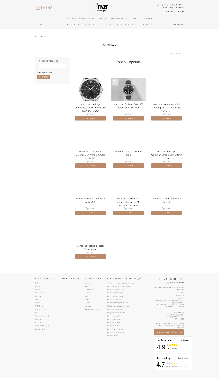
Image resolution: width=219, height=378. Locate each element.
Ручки (87, 299)
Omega (38, 286)
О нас (181, 292)
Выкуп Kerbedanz (113, 319)
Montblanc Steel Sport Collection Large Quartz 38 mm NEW (166, 155)
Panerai (38, 323)
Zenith (37, 299)
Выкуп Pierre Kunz (113, 326)
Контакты (147, 18)
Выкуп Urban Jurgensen (115, 332)
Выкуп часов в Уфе (114, 299)
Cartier (37, 290)
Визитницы (89, 290)
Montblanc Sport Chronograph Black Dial (166, 200)
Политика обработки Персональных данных (169, 288)
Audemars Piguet (41, 319)
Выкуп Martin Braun (114, 323)
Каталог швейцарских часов (80, 18)
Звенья (87, 296)
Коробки (88, 303)
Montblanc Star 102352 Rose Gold (128, 153)
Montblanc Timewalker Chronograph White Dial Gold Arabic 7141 (90, 155)
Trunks (87, 286)
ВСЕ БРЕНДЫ (178, 25)
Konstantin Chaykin (42, 326)
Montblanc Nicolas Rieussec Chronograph (90, 247)
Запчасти (88, 306)
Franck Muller (40, 329)
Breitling (38, 296)
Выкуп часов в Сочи (114, 309)
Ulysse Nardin (40, 309)
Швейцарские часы (45, 279)
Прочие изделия (93, 279)
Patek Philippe (40, 293)
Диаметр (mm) (45, 73)
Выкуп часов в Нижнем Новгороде (120, 286)
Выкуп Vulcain (112, 336)
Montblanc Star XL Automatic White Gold (90, 200)
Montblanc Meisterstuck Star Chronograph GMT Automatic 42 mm (166, 108)
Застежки (88, 293)
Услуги (102, 18)
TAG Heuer (39, 306)
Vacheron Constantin (42, 316)
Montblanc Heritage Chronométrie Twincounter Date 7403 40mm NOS (90, 108)
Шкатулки (88, 283)
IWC (36, 313)
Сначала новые (176, 54)
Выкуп (135, 18)
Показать (43, 77)
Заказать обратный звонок (173, 8)
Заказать (90, 118)
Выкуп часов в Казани (115, 290)
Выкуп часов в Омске (115, 296)
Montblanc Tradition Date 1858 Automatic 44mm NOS (128, 106)
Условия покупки (119, 18)
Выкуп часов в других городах (124, 279)
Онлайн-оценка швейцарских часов (120, 283)
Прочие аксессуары (92, 309)
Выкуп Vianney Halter (115, 329)
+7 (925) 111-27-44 (176, 5)
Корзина (171, 12)
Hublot (37, 303)
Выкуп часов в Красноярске (117, 303)
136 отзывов (172, 348)
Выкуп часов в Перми (115, 293)
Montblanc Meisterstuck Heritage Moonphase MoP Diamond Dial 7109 (128, 202)
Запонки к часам (70, 279)
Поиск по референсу (49, 61)
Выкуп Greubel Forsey (115, 316)
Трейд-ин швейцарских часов (118, 306)
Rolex (37, 283)
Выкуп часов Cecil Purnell (116, 313)
